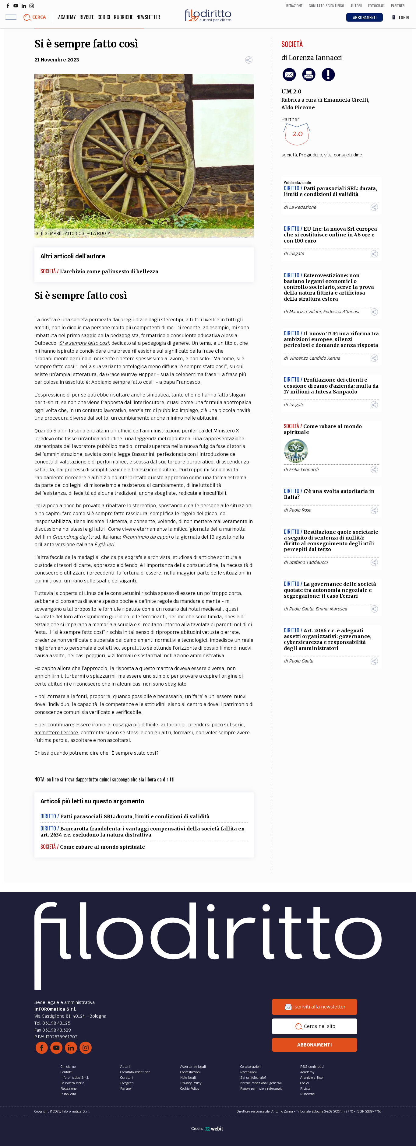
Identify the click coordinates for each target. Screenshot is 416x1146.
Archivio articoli (312, 1077)
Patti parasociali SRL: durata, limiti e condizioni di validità (135, 816)
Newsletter (148, 17)
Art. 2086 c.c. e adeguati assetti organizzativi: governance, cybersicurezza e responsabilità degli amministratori (327, 639)
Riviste (86, 17)
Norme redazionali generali (261, 1083)
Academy (67, 17)
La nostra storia (72, 1083)
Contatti (66, 1072)
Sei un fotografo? (253, 1077)
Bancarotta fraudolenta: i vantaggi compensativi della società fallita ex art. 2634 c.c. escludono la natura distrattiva (143, 831)
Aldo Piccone (298, 107)
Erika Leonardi (304, 469)
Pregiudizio (310, 155)
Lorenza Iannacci (315, 58)
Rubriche (123, 17)
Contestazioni (190, 1072)
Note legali (188, 1077)
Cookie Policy (189, 1088)
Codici (103, 17)
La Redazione (302, 207)
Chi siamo (68, 1066)
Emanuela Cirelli (346, 100)
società (289, 155)
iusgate (296, 253)
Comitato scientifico (135, 1072)
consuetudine (348, 155)
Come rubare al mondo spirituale (102, 847)
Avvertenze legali (193, 1066)
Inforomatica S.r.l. (75, 1077)
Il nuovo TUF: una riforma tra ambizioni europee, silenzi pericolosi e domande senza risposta (331, 339)
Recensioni (248, 1072)
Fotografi (127, 1083)
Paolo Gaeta (301, 609)
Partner (126, 1088)
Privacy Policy (190, 1083)
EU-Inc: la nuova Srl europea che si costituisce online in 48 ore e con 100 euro (330, 234)
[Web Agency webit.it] (214, 1129)
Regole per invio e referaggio (261, 1088)
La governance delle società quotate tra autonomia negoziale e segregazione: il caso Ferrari (330, 590)
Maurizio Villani (305, 311)
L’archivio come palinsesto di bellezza (109, 271)
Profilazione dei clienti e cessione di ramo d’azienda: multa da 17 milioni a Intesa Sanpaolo (331, 385)
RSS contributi (312, 1066)
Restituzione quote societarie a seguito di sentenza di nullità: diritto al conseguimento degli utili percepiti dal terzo (331, 541)
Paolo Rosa (300, 510)
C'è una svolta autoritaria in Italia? (329, 494)
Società (292, 44)
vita (328, 155)
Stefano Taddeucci (308, 562)
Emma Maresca (331, 609)
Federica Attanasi (341, 311)
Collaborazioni (251, 1066)
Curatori (126, 1077)
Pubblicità (68, 1094)
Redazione (68, 1088)
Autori (125, 1066)
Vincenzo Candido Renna (314, 358)
